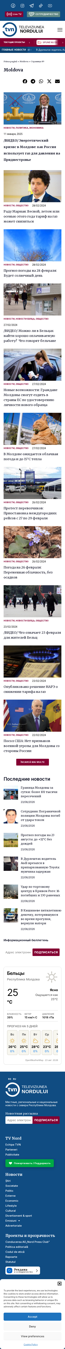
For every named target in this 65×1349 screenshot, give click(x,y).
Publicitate (12, 1154)
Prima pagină (10, 61)
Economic (11, 1200)
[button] (59, 1283)
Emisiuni (10, 1220)
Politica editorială (16, 1247)
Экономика (36, 128)
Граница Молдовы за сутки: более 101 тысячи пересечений (39, 792)
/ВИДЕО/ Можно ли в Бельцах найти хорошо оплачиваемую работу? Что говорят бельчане (30, 336)
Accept (32, 1316)
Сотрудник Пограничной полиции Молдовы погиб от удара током (40, 816)
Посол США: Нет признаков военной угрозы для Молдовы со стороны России (32, 746)
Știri (8, 1180)
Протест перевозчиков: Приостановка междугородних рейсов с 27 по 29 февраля (30, 513)
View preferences (32, 1336)
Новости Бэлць (25, 319)
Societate (11, 1185)
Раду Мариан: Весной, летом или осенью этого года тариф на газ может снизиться (31, 216)
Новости (9, 128)
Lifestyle (11, 1205)
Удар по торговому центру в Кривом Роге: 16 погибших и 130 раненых (40, 891)
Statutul (10, 1261)
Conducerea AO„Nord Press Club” (27, 1242)
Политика (22, 128)
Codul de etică (15, 1252)
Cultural (10, 1210)
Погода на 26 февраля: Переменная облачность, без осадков (28, 572)
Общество (22, 205)
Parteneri (11, 1149)
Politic (9, 1190)
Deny (32, 1326)
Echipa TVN (13, 1144)
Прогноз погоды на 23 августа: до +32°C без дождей (37, 839)
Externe (10, 1195)
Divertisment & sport (18, 1215)
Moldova (24, 61)
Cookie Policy (31, 1344)
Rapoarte (11, 1256)
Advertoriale (13, 1225)
